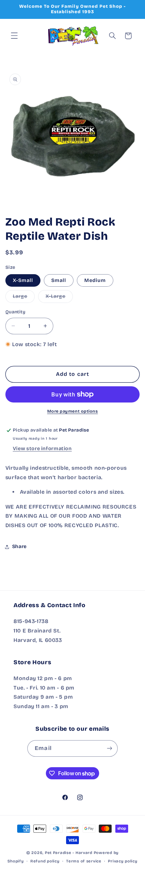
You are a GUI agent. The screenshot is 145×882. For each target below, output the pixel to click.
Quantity (15, 312)
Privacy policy (122, 861)
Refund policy (45, 861)
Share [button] (19, 546)
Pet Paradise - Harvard (68, 852)
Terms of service (84, 861)
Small (58, 280)
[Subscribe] (109, 748)
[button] (14, 36)
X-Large (59, 298)
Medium (95, 280)
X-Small (23, 280)
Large (24, 298)
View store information (42, 448)
